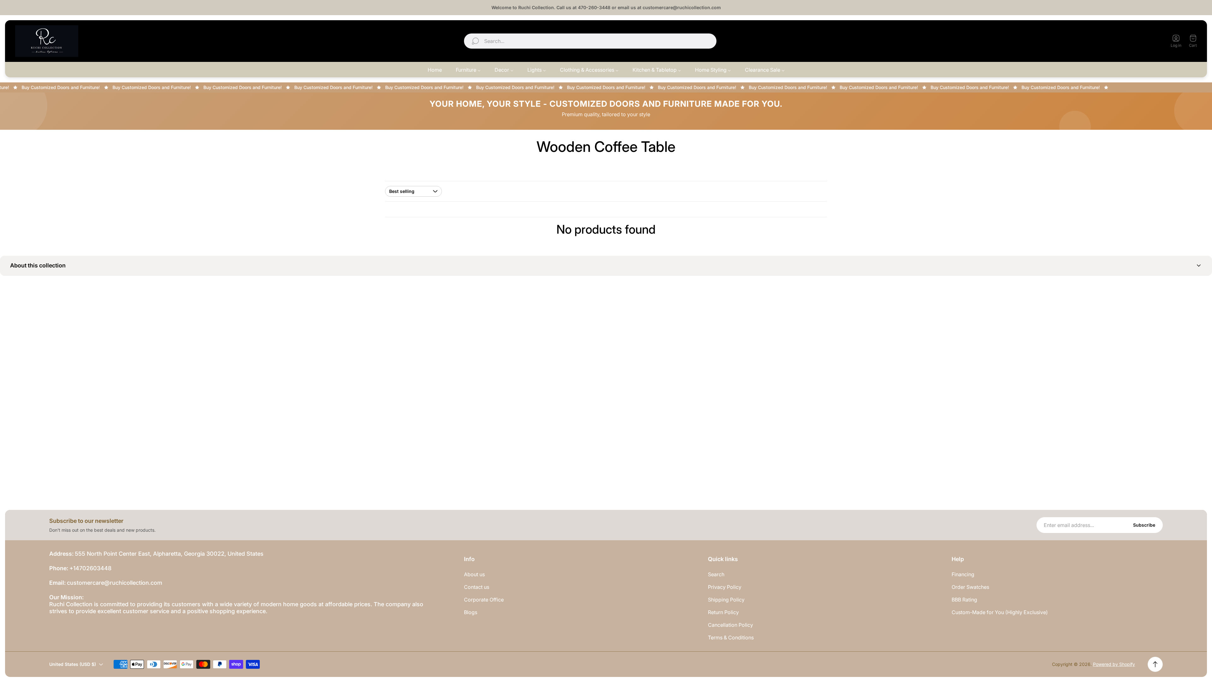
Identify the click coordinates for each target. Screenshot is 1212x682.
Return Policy (723, 612)
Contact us (476, 587)
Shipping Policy (726, 599)
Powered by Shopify (1114, 664)
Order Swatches (970, 587)
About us (474, 574)
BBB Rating (964, 599)
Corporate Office (484, 599)
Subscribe (1144, 525)
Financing (963, 574)
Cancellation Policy (730, 625)
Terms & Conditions (731, 637)
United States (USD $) (1126, 41)
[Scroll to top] (1155, 664)
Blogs (470, 612)
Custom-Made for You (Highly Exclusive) (1000, 612)
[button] (606, 266)
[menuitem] (435, 70)
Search (716, 574)
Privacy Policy (724, 587)
